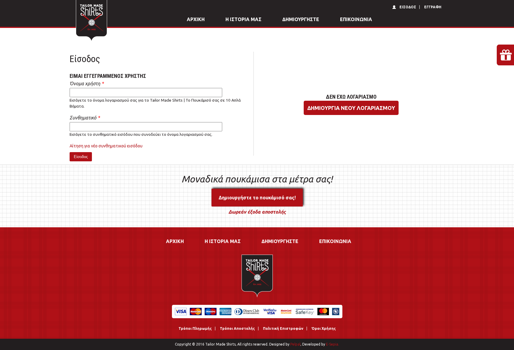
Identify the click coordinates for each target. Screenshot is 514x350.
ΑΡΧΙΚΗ (196, 19)
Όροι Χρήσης (323, 328)
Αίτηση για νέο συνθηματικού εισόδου (106, 146)
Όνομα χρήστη (87, 83)
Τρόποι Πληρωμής (195, 328)
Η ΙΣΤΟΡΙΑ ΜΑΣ (243, 19)
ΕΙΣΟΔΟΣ (407, 7)
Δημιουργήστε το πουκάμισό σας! (257, 197)
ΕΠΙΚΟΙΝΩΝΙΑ (356, 19)
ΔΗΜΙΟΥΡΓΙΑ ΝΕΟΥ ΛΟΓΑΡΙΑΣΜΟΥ (351, 108)
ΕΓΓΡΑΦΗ (432, 7)
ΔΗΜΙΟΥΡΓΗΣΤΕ (300, 19)
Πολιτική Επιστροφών (283, 328)
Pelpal (294, 344)
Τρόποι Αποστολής (237, 328)
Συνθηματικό (85, 117)
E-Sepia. (332, 344)
